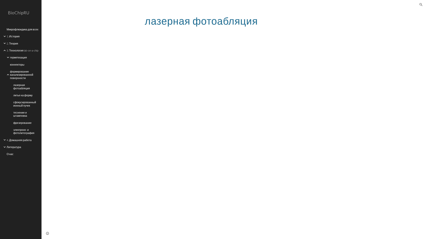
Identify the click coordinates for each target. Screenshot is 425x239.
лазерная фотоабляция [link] (21, 86)
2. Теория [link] (12, 43)
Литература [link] (14, 147)
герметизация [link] (18, 57)
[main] (201, 21)
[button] (421, 5)
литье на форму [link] (23, 95)
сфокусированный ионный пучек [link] (24, 104)
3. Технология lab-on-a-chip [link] (23, 50)
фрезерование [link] (22, 122)
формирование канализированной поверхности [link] (21, 75)
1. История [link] (13, 36)
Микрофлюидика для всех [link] (22, 29)
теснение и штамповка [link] (20, 114)
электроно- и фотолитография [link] (23, 131)
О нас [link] (10, 154)
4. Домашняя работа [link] (19, 140)
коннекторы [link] (17, 64)
